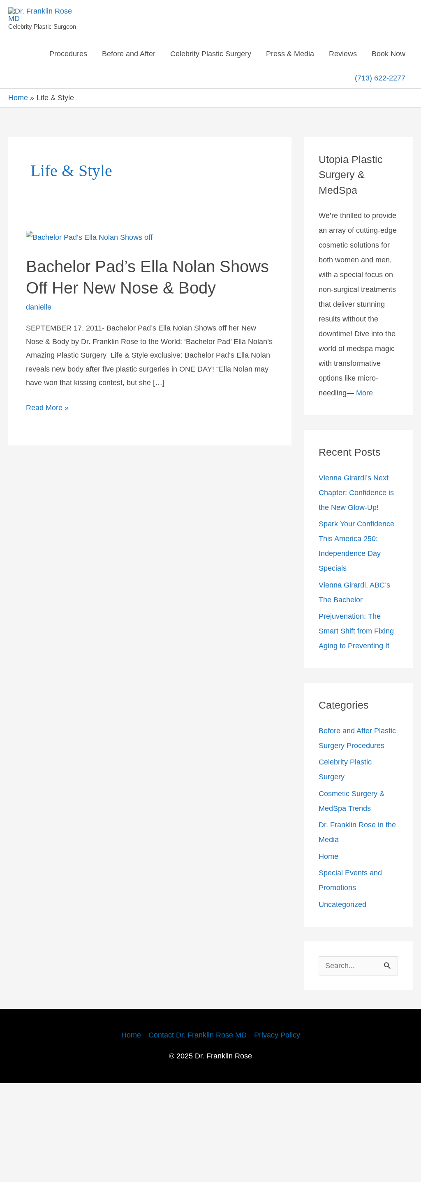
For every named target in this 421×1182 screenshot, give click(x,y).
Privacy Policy (284, 1133)
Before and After (156, 53)
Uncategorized (346, 1003)
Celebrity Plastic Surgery (247, 53)
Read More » (49, 451)
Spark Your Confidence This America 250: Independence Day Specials (354, 608)
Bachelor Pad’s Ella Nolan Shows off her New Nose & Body (136, 297)
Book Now (316, 83)
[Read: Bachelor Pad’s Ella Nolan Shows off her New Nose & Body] (96, 247)
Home (330, 954)
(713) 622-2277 (379, 82)
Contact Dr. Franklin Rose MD (196, 1133)
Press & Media (334, 53)
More (370, 447)
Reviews (390, 53)
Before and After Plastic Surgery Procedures (349, 829)
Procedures (90, 53)
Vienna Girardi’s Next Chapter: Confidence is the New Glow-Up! (358, 547)
